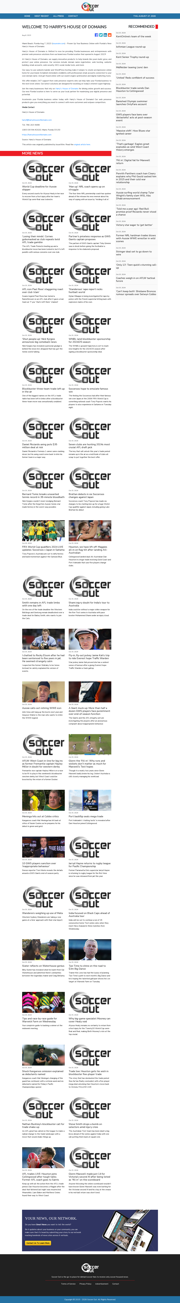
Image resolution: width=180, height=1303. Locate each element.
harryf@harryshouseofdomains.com (37, 120)
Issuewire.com (59, 43)
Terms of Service (68, 1284)
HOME (27, 16)
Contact (115, 1284)
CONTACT (73, 16)
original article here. (82, 144)
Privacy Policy (85, 1284)
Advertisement (101, 1284)
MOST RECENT (42, 16)
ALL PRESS (58, 16)
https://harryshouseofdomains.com (36, 134)
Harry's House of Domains (66, 88)
